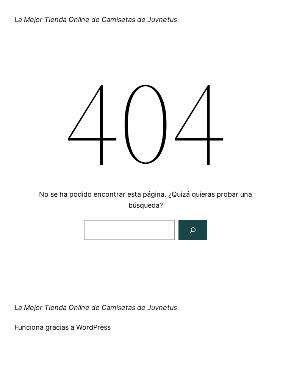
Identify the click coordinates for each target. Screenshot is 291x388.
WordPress (93, 327)
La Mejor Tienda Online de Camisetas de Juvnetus (95, 19)
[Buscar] (192, 230)
